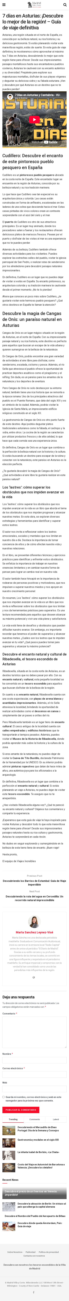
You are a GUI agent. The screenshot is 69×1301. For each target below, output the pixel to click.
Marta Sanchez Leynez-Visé (34, 932)
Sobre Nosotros (14, 1252)
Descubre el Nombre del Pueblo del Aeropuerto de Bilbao (35, 1216)
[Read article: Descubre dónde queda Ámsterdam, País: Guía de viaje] (8, 1226)
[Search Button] (65, 5)
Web (4, 1082)
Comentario (9, 1013)
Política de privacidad (49, 1252)
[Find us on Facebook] (33, 1292)
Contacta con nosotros (34, 1256)
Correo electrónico (13, 1068)
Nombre (7, 1053)
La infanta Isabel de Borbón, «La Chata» (38, 1152)
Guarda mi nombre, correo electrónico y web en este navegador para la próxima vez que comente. (33, 1099)
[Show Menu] (3, 5)
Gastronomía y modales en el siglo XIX (38, 1140)
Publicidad (30, 1252)
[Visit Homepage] (34, 5)
